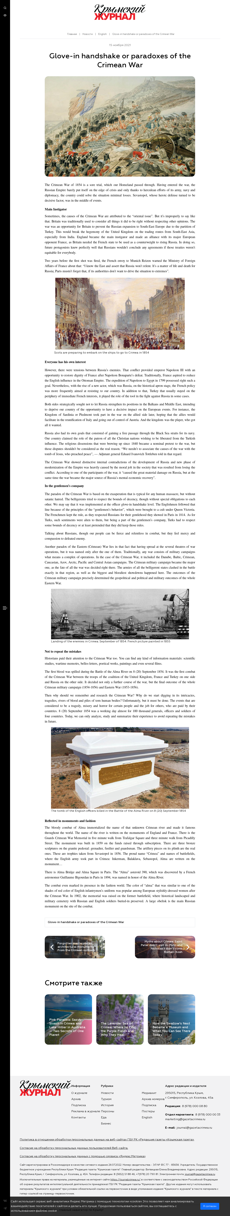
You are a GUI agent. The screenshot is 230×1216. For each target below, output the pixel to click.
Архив (76, 1099)
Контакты (78, 1117)
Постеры (148, 1111)
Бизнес (106, 1123)
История (107, 1105)
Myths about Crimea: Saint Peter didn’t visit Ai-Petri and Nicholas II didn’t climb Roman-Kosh (161, 947)
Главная (72, 34)
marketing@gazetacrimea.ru (185, 1119)
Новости (87, 34)
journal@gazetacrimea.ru (194, 1127)
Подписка (78, 1105)
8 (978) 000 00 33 (207, 1114)
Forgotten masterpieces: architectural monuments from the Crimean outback (76, 947)
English (102, 34)
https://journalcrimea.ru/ (125, 1179)
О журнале (79, 1093)
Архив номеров (153, 1099)
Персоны (107, 1111)
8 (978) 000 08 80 (194, 1106)
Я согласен (209, 1206)
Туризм (106, 1099)
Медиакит (149, 1093)
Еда (104, 1117)
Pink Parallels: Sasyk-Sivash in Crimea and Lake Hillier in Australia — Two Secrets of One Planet (67, 1027)
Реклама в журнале (85, 1111)
